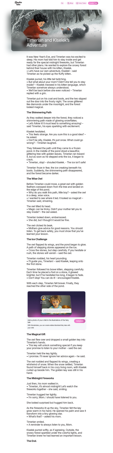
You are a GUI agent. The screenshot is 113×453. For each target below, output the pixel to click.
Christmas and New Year (43, 36)
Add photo (79, 321)
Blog (71, 3)
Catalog (29, 36)
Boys (71, 36)
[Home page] (18, 4)
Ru (62, 3)
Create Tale (93, 3)
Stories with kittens (60, 36)
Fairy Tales (82, 3)
